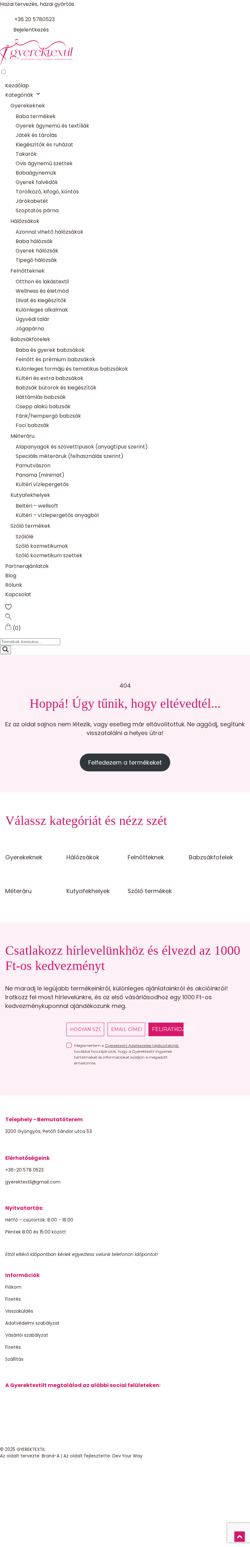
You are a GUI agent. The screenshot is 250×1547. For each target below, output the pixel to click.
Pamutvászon (33, 465)
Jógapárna (30, 328)
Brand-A (51, 1456)
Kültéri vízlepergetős (42, 484)
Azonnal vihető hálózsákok (49, 232)
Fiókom (13, 1287)
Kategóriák (19, 95)
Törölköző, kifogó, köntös (47, 191)
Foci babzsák (32, 425)
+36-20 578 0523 (24, 1170)
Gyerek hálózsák (37, 250)
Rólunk (13, 585)
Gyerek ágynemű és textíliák (52, 125)
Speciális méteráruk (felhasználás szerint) (69, 456)
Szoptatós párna (37, 210)
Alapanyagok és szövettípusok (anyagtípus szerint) (82, 446)
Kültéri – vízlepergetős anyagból (57, 515)
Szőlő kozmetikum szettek (49, 555)
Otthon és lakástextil (42, 281)
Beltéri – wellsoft (37, 506)
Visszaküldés (19, 1311)
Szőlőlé (25, 536)
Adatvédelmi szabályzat (32, 1323)
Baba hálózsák (34, 241)
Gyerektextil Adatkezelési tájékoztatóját (142, 1045)
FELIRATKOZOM (168, 1029)
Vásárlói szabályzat (26, 1335)
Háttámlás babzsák (41, 397)
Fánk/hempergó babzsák (48, 416)
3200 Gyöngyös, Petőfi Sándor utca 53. (49, 1131)
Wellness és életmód (42, 291)
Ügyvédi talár (32, 319)
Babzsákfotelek (30, 339)
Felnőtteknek (27, 271)
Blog (10, 575)
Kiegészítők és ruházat (44, 144)
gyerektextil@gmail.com (33, 1182)
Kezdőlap (17, 85)
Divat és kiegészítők (41, 300)
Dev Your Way (127, 1456)
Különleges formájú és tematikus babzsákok (72, 369)
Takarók (26, 154)
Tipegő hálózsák (36, 260)
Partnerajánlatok (27, 566)
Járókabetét (32, 201)
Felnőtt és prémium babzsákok (55, 359)
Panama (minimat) (40, 475)
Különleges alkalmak (42, 309)
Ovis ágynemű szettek (44, 163)
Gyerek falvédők (37, 182)
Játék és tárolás (36, 135)
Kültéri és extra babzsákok (49, 378)
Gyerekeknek (27, 105)
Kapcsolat (18, 594)
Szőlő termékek (30, 526)
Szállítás (14, 1359)
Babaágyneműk (36, 173)
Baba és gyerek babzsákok (50, 350)
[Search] (5, 649)
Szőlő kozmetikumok (42, 546)
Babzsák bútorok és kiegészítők (56, 387)
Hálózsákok (24, 221)
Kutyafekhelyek (30, 495)
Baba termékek (36, 116)
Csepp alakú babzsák (43, 406)
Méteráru (22, 436)
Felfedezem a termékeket (125, 762)
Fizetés (13, 1299)
